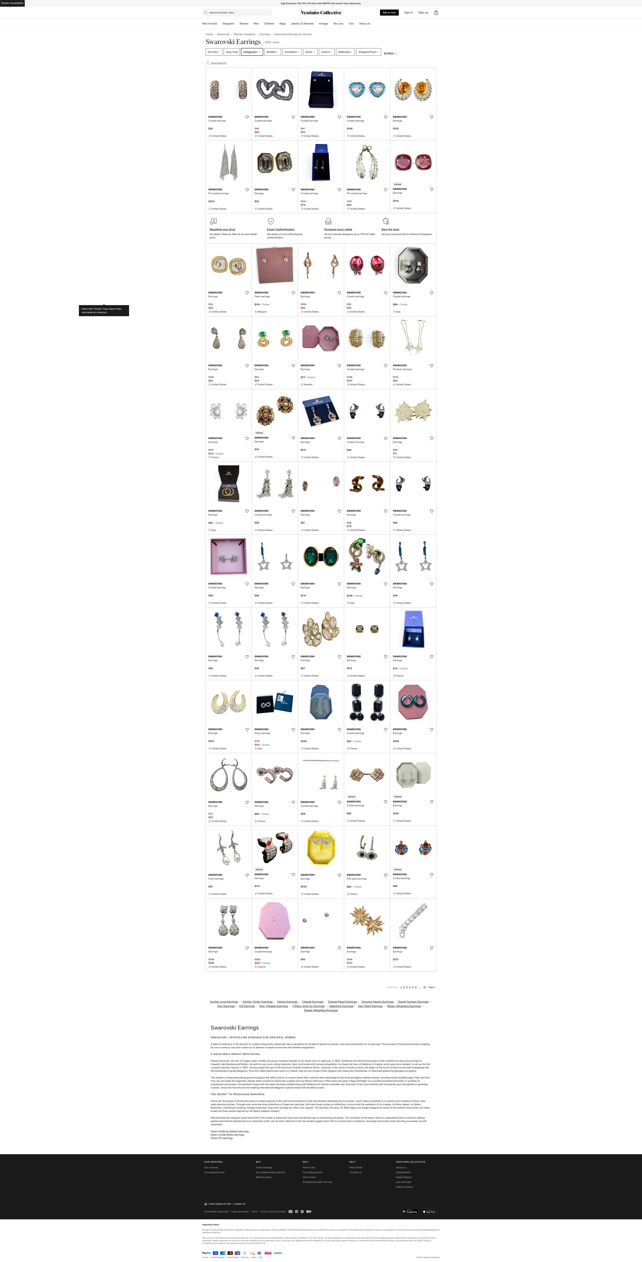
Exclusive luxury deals (338, 229)
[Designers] (237, 23)
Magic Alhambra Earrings (404, 1006)
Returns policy (264, 1177)
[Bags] (288, 23)
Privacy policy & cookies (273, 1211)
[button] (436, 12)
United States (233, 1257)
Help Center (356, 1167)
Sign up (423, 12)
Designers (228, 23)
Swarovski (223, 34)
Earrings (264, 34)
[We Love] (346, 23)
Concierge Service (214, 1172)
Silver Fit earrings (222, 1138)
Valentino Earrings (341, 1006)
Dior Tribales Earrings (273, 1006)
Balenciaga (407, 1077)
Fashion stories (404, 1187)
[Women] (251, 23)
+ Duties (265, 304)
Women (244, 23)
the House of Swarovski (235, 1101)
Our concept (211, 1167)
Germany (245, 1257)
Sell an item (389, 12)
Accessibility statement (216, 1211)
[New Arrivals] (219, 23)
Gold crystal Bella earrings (227, 1135)
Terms (255, 1211)
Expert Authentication (281, 229)
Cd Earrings (247, 1006)
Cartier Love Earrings (224, 1002)
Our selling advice (312, 1172)
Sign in (408, 12)
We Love (338, 23)
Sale (351, 23)
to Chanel (292, 1071)
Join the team (403, 1182)
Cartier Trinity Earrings (257, 1002)
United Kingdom (218, 1257)
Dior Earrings (226, 1006)
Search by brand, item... (222, 12)
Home (209, 34)
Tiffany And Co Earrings (308, 1006)
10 (424, 987)
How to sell (309, 1167)
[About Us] (372, 23)
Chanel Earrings (313, 1002)
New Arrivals (209, 23)
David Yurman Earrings (413, 1002)
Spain (253, 1257)
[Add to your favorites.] (247, 117)
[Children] (277, 23)
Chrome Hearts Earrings (377, 1002)
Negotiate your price (222, 229)
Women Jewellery (245, 34)
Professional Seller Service (317, 1182)
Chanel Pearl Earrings (342, 1002)
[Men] (261, 23)
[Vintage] (330, 23)
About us (401, 1167)
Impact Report (404, 1177)
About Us (364, 23)
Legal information (240, 1211)
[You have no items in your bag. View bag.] (436, 12)
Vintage (323, 23)
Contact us (355, 1172)
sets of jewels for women (325, 1044)
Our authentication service (270, 1172)
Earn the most (390, 229)
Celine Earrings (287, 1002)
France (205, 1257)
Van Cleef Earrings (370, 1006)
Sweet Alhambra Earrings (321, 1010)
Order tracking (264, 1167)
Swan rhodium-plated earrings (230, 1131)
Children (269, 23)
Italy (260, 1257)
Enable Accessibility (12, 3)
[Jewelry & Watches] (316, 23)
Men (256, 23)
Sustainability (403, 1172)
